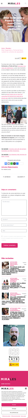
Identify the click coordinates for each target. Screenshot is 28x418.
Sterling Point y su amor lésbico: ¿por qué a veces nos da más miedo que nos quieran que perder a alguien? (13, 316)
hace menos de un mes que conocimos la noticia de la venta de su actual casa (12, 96)
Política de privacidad (15, 416)
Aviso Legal (23, 416)
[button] (26, 388)
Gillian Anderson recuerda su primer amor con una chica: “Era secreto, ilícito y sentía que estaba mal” (13, 300)
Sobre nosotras (5, 383)
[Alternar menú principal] (2, 3)
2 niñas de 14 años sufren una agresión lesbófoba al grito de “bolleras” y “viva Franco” (14, 286)
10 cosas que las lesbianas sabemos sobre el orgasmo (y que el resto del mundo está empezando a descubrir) (13, 270)
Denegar (14, 408)
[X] (14, 163)
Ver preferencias (14, 412)
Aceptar (14, 404)
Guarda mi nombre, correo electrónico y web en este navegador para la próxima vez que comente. (13, 238)
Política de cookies (6, 416)
